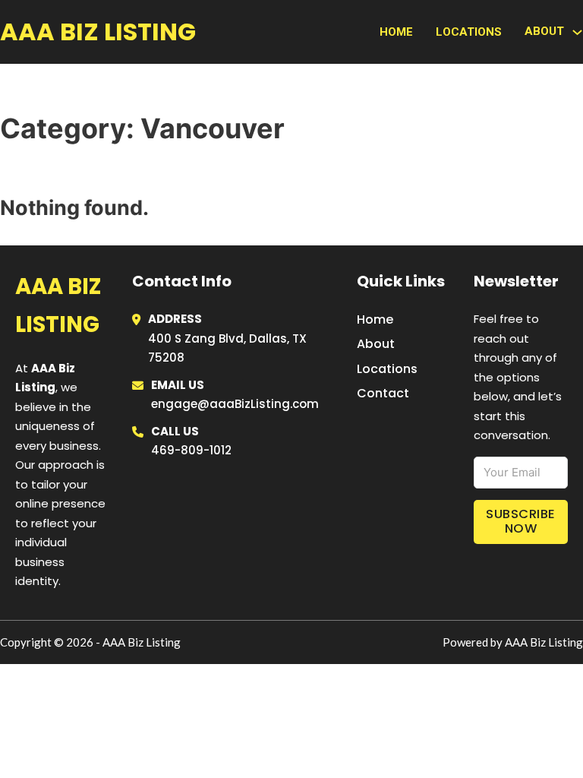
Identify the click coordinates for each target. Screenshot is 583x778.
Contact (383, 393)
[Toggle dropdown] (577, 32)
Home (396, 32)
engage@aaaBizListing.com (235, 404)
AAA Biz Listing (98, 31)
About (376, 344)
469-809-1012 (191, 450)
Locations (469, 32)
